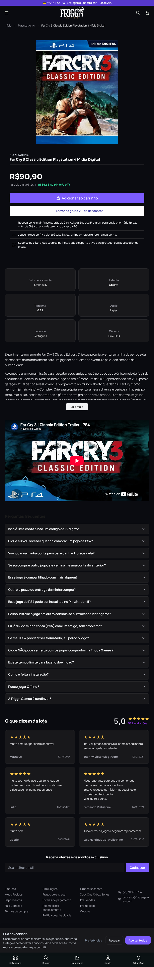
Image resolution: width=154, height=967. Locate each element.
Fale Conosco (13, 906)
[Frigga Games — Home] (72, 12)
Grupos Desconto (91, 889)
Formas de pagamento (57, 900)
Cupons (85, 911)
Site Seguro (50, 889)
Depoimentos (13, 900)
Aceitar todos (138, 940)
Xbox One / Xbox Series (94, 894)
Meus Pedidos (13, 894)
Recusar (114, 940)
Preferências (93, 940)
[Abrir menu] (6, 13)
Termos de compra (16, 911)
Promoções (87, 906)
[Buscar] (138, 13)
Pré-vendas (87, 900)
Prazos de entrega (54, 894)
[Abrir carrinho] (147, 13)
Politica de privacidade (57, 915)
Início (8, 25)
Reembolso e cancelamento (52, 908)
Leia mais (77, 407)
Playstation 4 (26, 25)
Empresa (10, 889)
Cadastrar (137, 867)
